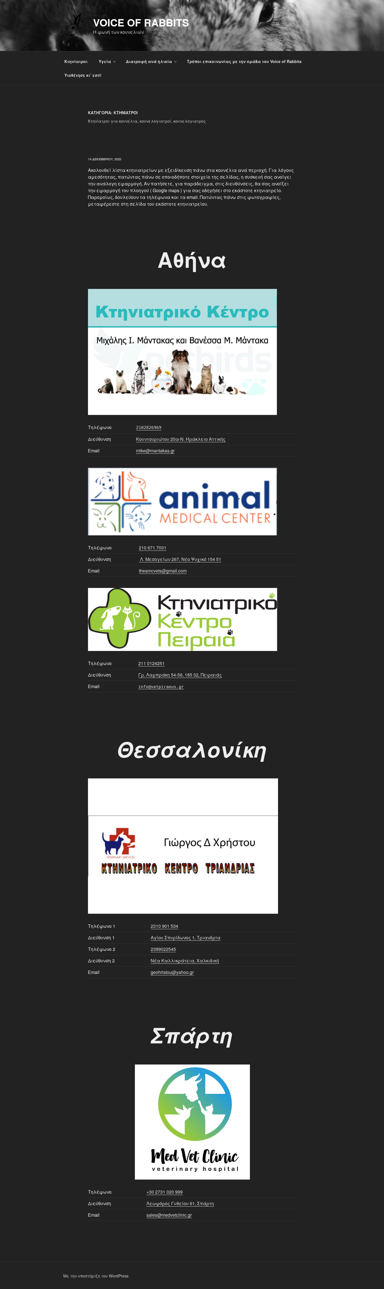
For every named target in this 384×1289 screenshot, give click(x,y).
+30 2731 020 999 (164, 1192)
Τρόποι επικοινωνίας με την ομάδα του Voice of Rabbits (244, 61)
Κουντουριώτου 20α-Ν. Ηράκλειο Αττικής (180, 439)
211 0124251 (151, 663)
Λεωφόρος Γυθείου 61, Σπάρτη (180, 1203)
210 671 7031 (152, 547)
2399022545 (163, 949)
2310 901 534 (164, 926)
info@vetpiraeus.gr (161, 686)
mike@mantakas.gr (155, 450)
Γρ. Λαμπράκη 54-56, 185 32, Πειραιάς (180, 675)
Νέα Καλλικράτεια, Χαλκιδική (185, 960)
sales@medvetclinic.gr (169, 1215)
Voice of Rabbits (141, 22)
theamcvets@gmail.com (163, 570)
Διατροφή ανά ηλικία (149, 61)
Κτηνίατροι (76, 61)
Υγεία (105, 61)
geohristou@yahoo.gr (172, 972)
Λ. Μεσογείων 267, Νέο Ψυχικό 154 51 (180, 559)
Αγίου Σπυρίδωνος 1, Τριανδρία (185, 937)
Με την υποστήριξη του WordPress (95, 1276)
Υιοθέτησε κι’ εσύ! (82, 75)
